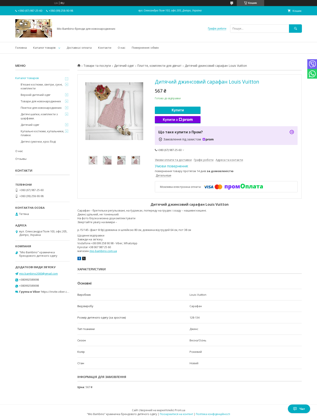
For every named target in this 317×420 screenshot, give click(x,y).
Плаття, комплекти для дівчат (159, 65)
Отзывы (21, 159)
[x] (84, 259)
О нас (121, 48)
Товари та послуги (97, 65)
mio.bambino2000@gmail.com (38, 273)
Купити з (170, 119)
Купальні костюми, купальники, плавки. (42, 133)
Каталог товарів (44, 48)
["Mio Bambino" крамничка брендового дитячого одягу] (33, 36)
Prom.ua (180, 410)
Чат (302, 409)
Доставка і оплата (79, 48)
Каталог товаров (27, 78)
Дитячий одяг (124, 65)
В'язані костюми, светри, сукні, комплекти (42, 86)
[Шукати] (295, 28)
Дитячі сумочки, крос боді (38, 141)
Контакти (104, 48)
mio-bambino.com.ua (103, 251)
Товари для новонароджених (41, 101)
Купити (178, 110)
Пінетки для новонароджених (41, 108)
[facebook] (79, 259)
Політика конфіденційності (213, 414)
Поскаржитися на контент (176, 414)
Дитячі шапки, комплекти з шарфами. (39, 116)
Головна (21, 48)
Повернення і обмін (145, 48)
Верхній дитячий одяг (35, 95)
